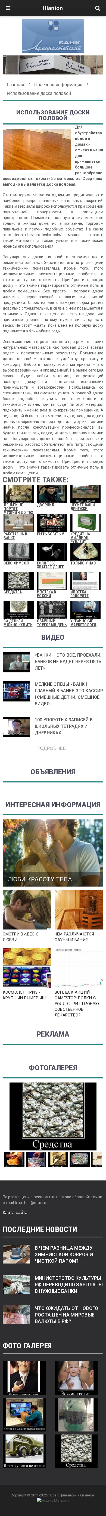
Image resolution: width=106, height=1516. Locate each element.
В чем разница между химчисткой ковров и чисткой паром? (64, 1254)
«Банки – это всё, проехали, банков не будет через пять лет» (68, 662)
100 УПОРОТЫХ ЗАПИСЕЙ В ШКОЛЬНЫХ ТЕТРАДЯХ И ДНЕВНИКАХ (64, 726)
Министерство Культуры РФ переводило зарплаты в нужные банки (69, 1284)
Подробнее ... (52, 748)
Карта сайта (15, 1212)
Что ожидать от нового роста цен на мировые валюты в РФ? (66, 1315)
